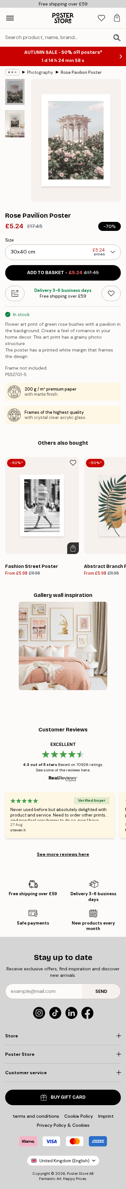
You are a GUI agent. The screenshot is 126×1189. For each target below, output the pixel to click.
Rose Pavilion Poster (81, 72)
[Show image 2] (15, 123)
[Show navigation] (10, 18)
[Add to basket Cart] (73, 548)
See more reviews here (63, 854)
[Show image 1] (15, 92)
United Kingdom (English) (64, 1161)
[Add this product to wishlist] (111, 293)
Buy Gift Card (68, 1097)
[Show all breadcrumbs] (12, 72)
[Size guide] (15, 293)
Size (9, 240)
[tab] (101, 18)
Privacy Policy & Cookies (63, 1125)
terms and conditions (36, 1116)
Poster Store (77, 1173)
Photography (40, 72)
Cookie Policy (78, 1116)
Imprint (106, 1116)
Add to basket (63, 272)
